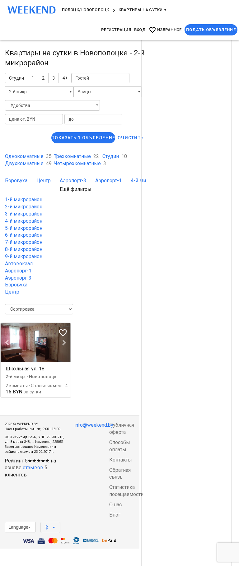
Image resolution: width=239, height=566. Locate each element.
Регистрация (116, 29)
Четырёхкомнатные (80, 163)
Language (18, 527)
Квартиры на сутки (141, 9)
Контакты (120, 460)
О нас (115, 505)
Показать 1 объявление (83, 137)
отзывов (33, 468)
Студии (16, 78)
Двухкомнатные (28, 163)
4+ (65, 78)
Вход (140, 29)
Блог (114, 515)
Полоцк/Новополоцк (85, 9)
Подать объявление (211, 29)
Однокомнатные (28, 156)
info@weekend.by (93, 425)
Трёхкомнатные (76, 156)
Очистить (131, 137)
